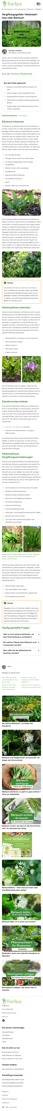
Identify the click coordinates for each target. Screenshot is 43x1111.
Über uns (5, 1016)
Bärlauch (30, 9)
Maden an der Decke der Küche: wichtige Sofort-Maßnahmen (9, 687)
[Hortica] (12, 4)
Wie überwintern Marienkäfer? (13, 1069)
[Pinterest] (3, 1020)
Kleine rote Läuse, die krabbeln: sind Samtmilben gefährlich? (30, 680)
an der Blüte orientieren (27, 288)
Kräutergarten (20, 9)
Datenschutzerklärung (9, 1099)
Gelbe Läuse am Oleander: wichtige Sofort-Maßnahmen (31, 686)
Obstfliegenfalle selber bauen (13, 1080)
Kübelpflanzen (7, 1038)
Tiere (4, 1042)
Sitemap (5, 1095)
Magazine (5, 1091)
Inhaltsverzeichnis (14, 115)
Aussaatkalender (7, 1009)
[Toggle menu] (39, 4)
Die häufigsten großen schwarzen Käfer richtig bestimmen (9, 680)
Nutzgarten (9, 9)
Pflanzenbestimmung (9, 1013)
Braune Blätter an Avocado (12, 1059)
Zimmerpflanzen (8, 1032)
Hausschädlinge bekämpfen (12, 1086)
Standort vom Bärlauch (13, 427)
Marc (10, 666)
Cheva (30, 554)
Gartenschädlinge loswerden (13, 1083)
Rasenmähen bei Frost (10, 1052)
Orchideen (6, 1035)
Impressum (5, 1102)
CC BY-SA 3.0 (12, 559)
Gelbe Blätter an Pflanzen (11, 1055)
